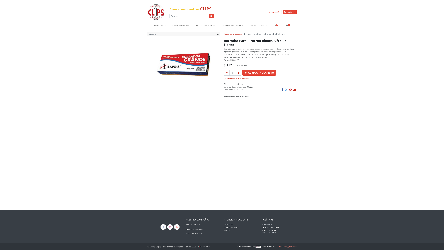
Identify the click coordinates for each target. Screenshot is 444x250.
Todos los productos (233, 34)
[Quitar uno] (227, 73)
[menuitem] (181, 25)
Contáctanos (289, 12)
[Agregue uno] (238, 73)
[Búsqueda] (211, 16)
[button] (259, 73)
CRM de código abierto (287, 246)
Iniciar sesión (274, 12)
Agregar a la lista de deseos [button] (238, 78)
